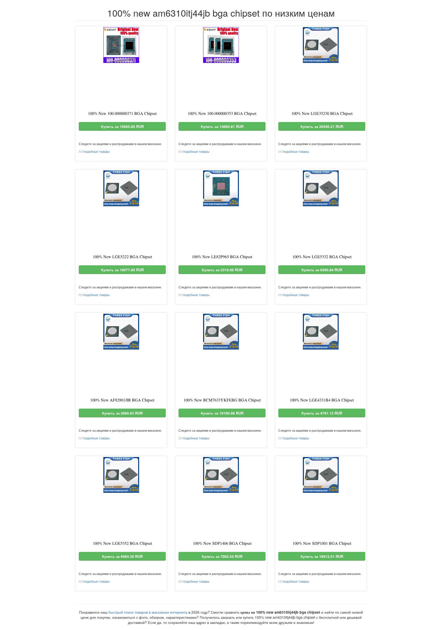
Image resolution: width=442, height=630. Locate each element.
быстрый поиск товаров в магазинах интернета (147, 612)
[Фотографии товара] (121, 45)
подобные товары (96, 151)
